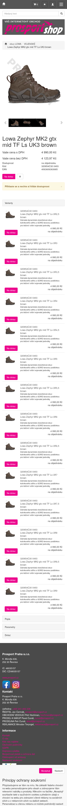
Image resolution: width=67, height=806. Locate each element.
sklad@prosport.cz (35, 721)
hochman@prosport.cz (52, 714)
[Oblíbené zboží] (45, 4)
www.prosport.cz (10, 677)
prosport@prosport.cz (36, 711)
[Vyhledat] (61, 13)
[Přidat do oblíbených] (20, 176)
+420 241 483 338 (21, 708)
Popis (7, 618)
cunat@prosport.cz (44, 718)
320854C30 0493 (28, 210)
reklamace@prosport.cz (46, 724)
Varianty (9, 202)
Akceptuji (45, 770)
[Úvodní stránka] (6, 43)
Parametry (10, 627)
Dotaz (8, 635)
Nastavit (59, 770)
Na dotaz (8, 176)
